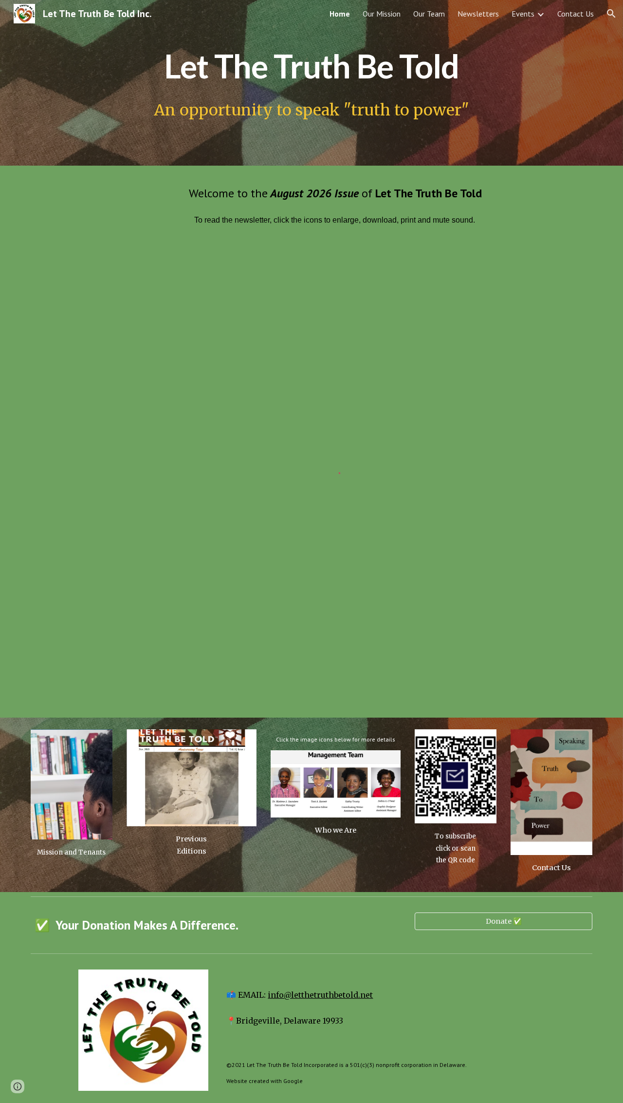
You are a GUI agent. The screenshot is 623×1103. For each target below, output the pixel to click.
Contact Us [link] (575, 14)
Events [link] (523, 14)
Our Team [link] (429, 14)
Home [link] (340, 14)
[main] (311, 63)
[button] (611, 13)
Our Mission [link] (382, 14)
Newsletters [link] (478, 14)
